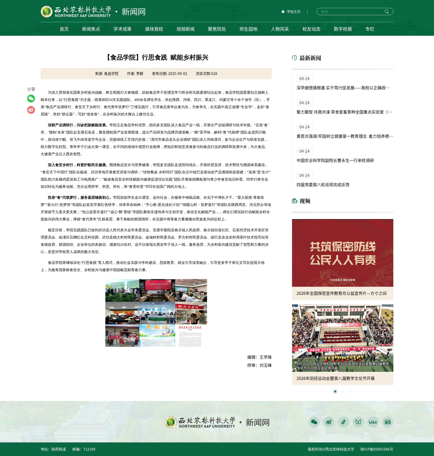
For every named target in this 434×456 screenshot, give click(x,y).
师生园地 (248, 29)
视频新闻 (186, 29)
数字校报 (343, 29)
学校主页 (293, 11)
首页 (64, 29)
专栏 (369, 29)
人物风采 (280, 29)
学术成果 (122, 29)
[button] (335, 391)
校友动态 (311, 29)
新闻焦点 (91, 29)
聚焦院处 (217, 29)
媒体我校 (154, 29)
